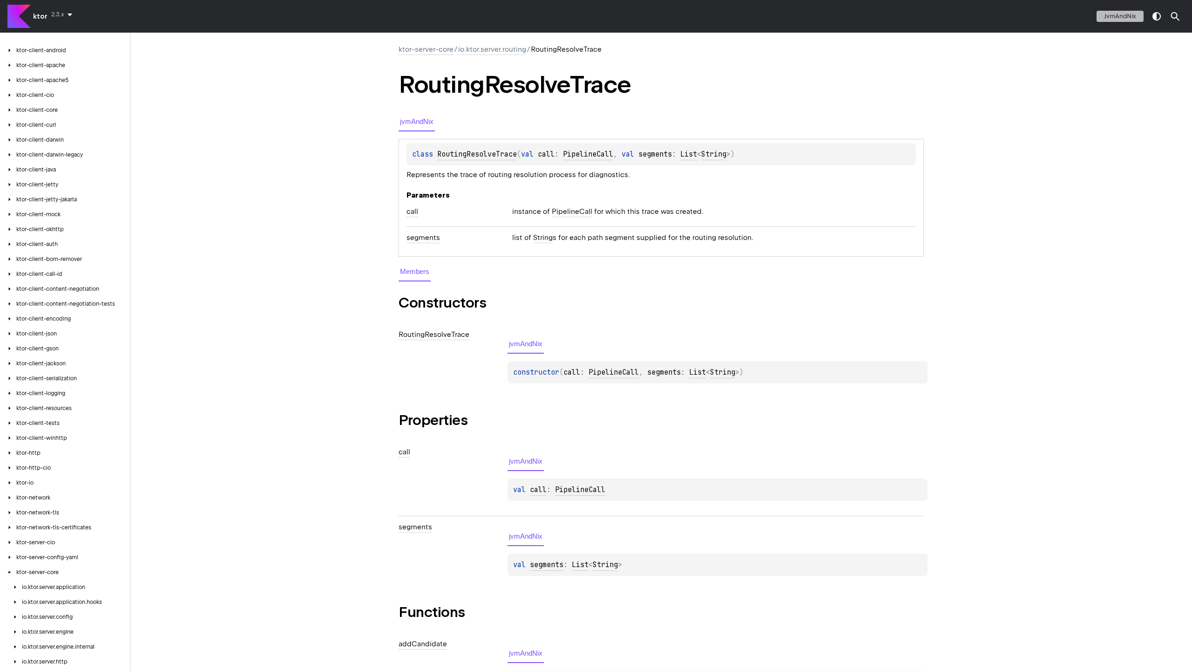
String (713, 154)
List (688, 154)
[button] (1175, 16)
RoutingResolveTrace (477, 154)
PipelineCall (588, 154)
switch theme (1156, 16)
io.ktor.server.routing (492, 49)
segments (546, 564)
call (538, 489)
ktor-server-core (426, 49)
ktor (40, 16)
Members (414, 271)
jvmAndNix (1120, 16)
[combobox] (63, 14)
